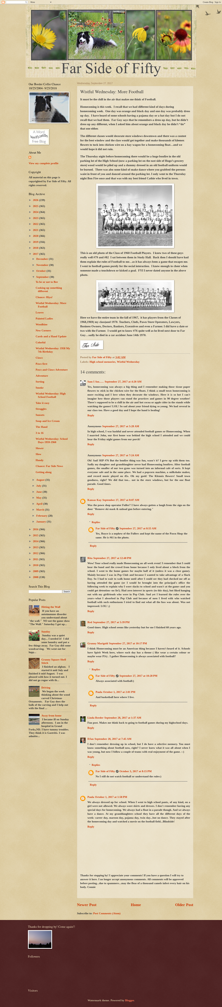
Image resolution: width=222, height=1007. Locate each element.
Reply (90, 415)
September (43, 276)
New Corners (43, 330)
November (42, 264)
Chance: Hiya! (44, 297)
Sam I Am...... (95, 381)
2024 (36, 212)
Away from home (51, 715)
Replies (96, 522)
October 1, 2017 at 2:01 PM (119, 691)
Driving (45, 687)
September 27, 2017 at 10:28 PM (138, 675)
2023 (36, 218)
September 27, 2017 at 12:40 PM (112, 558)
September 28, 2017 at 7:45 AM (113, 738)
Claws (39, 357)
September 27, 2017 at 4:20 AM (123, 381)
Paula (99, 691)
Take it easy (42, 402)
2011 (36, 559)
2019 (36, 241)
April (39, 503)
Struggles (41, 408)
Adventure (42, 375)
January (41, 521)
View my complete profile (43, 163)
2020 (36, 235)
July (39, 485)
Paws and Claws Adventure (52, 369)
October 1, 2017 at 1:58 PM (111, 796)
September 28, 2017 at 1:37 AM (122, 717)
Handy (39, 460)
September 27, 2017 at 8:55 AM (137, 528)
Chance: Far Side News (49, 466)
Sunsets (40, 414)
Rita (89, 558)
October (41, 270)
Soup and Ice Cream (48, 420)
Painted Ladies (44, 318)
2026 (36, 200)
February (42, 515)
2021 (36, 230)
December (42, 258)
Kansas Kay (94, 499)
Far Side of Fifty (105, 528)
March (40, 509)
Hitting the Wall (50, 606)
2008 (36, 577)
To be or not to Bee (47, 281)
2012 (36, 553)
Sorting (40, 381)
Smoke (39, 387)
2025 (36, 206)
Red (89, 622)
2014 (36, 541)
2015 (36, 535)
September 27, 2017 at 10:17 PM (128, 643)
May (39, 497)
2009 (36, 571)
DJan (90, 738)
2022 (36, 223)
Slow (38, 454)
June (39, 491)
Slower (40, 448)
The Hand (41, 426)
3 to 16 (39, 432)
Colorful (40, 342)
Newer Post (87, 905)
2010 (36, 565)
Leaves (40, 312)
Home (136, 905)
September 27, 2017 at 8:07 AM (120, 499)
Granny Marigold (97, 643)
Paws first (41, 363)
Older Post (184, 905)
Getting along (43, 472)
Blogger (129, 1000)
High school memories (102, 361)
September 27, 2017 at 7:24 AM (120, 455)
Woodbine (41, 324)
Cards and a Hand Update (51, 336)
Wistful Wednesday (128, 361)
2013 (36, 547)
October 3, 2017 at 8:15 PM (135, 771)
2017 (36, 253)
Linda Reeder (95, 717)
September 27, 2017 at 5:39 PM (111, 622)
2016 (36, 529)
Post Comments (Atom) (107, 913)
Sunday (45, 631)
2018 (36, 247)
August (40, 479)
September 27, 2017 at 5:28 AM (120, 426)
